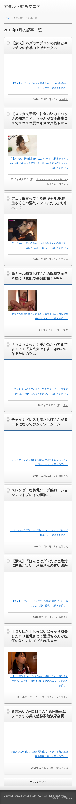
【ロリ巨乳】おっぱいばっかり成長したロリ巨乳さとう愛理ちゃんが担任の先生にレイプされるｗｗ (39, 636)
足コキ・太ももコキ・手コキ (51, 179)
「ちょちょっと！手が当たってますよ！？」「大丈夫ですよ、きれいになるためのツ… (39, 349)
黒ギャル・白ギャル (57, 184)
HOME (7, 18)
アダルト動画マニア (22, 6)
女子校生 (63, 259)
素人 (65, 405)
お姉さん (63, 476)
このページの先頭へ (61, 798)
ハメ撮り (63, 99)
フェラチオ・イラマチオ (55, 697)
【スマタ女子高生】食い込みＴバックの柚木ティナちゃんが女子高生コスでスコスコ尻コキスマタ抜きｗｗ (39, 118)
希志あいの (62, 767)
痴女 (65, 330)
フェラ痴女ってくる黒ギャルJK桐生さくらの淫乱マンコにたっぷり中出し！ (39, 203)
